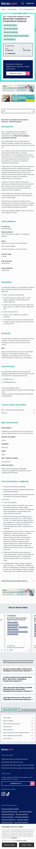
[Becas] (9, 3)
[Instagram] (3, 794)
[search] (22, 3)
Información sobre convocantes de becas (14, 759)
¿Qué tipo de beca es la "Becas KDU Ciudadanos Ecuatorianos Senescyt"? (18, 699)
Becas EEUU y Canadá (25, 812)
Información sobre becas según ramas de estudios (17, 765)
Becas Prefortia (8, 729)
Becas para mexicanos (8, 814)
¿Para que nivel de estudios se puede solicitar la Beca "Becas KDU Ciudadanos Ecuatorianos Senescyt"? (18, 689)
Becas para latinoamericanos (10, 812)
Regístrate (30, 3)
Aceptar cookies (26, 845)
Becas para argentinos (22, 814)
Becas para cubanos (7, 822)
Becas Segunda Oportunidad (12, 735)
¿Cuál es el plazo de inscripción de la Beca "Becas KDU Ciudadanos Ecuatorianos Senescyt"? (17, 679)
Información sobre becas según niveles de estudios (17, 768)
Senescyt (4, 413)
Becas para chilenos (22, 820)
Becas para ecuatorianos (8, 820)
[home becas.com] (7, 749)
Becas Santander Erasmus (11, 724)
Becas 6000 (7, 718)
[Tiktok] (8, 794)
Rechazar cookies (9, 845)
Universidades (12, 9)
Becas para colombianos (21, 817)
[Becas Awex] (18, 88)
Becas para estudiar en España (10, 809)
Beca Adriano (7, 727)
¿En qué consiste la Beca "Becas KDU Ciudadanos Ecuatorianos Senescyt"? (18, 670)
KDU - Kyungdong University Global (12, 410)
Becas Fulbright (8, 721)
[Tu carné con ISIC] (18, 98)
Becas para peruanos (7, 817)
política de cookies (22, 840)
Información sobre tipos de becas (12, 762)
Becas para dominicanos (21, 822)
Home (3, 9)
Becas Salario (7, 738)
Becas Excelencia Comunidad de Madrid (16, 732)
